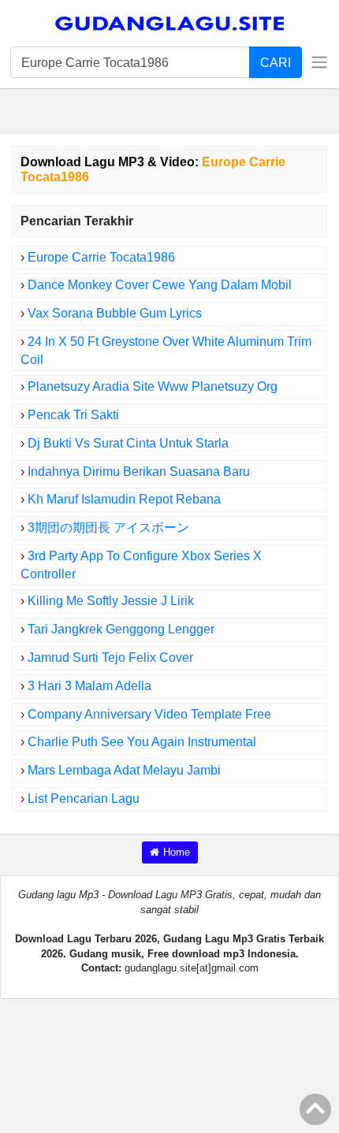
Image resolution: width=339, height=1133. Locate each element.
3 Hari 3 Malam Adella (89, 686)
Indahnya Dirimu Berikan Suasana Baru (139, 471)
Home (176, 852)
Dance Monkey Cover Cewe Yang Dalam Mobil (160, 285)
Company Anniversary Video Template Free (149, 714)
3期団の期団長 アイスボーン (108, 527)
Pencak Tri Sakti (73, 415)
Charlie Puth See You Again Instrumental (142, 742)
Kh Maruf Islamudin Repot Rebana (124, 499)
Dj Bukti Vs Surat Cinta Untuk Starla (128, 443)
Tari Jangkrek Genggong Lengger (121, 629)
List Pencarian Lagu (84, 798)
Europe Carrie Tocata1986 (101, 257)
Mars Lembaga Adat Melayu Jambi (124, 770)
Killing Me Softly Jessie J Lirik (111, 600)
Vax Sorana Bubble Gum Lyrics (115, 313)
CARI (275, 62)
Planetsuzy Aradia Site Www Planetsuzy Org (153, 386)
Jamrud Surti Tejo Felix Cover (110, 657)
